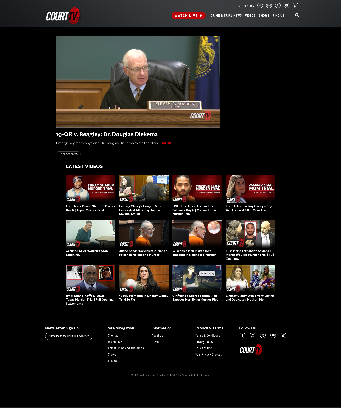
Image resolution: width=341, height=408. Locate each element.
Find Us (278, 15)
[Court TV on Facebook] (260, 7)
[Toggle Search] (297, 15)
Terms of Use (203, 348)
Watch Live (186, 16)
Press (155, 342)
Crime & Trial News (226, 15)
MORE (167, 143)
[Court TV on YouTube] (286, 7)
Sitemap (113, 335)
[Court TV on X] (278, 7)
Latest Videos (84, 166)
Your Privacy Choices (208, 354)
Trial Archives (68, 153)
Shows (264, 15)
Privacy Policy (204, 342)
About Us (157, 335)
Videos (250, 15)
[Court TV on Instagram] (269, 7)
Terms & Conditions (207, 335)
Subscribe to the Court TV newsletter (69, 336)
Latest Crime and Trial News (126, 348)
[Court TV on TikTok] (295, 7)
